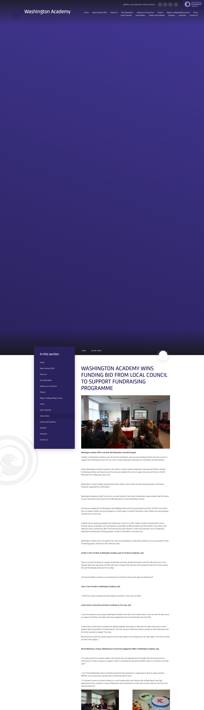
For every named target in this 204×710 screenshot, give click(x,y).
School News (96, 351)
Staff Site (126, 5)
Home (84, 351)
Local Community (136, 5)
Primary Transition (149, 5)
